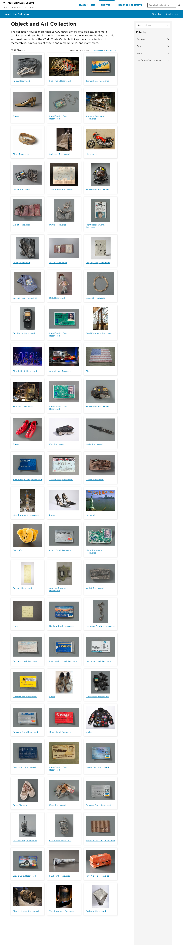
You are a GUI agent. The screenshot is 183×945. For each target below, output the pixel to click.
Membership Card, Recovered (27, 479)
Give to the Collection (165, 14)
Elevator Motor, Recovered (26, 911)
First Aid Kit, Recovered (97, 876)
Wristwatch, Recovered (97, 696)
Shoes (16, 116)
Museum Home (87, 5)
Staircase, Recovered (59, 154)
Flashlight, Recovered (59, 876)
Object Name (97, 51)
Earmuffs (17, 550)
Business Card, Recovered (25, 661)
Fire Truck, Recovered (60, 81)
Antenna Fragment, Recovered (95, 117)
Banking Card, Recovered (61, 626)
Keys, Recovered (57, 805)
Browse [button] (105, 5)
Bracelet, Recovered (95, 298)
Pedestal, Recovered (96, 911)
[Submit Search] (179, 5)
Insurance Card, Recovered (99, 661)
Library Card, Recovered (25, 696)
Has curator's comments (149, 60)
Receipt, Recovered (22, 588)
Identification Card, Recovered (58, 117)
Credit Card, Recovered (60, 550)
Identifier (110, 51)
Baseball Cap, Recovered (25, 298)
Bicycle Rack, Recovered (25, 371)
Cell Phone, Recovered (24, 333)
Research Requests (130, 5)
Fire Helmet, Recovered (97, 189)
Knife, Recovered (94, 444)
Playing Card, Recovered (98, 262)
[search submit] (167, 25)
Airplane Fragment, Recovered (58, 589)
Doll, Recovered (57, 298)
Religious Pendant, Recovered (100, 626)
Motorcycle (91, 154)
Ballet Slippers (20, 805)
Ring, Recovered (21, 154)
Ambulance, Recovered (60, 371)
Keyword (141, 39)
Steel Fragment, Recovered (99, 333)
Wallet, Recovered (21, 189)
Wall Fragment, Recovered (62, 911)
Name (139, 53)
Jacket (89, 732)
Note (15, 626)
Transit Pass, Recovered (97, 81)
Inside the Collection (17, 14)
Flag (88, 371)
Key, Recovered (56, 444)
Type (139, 46)
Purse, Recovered (21, 81)
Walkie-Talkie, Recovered (25, 840)
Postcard (90, 515)
